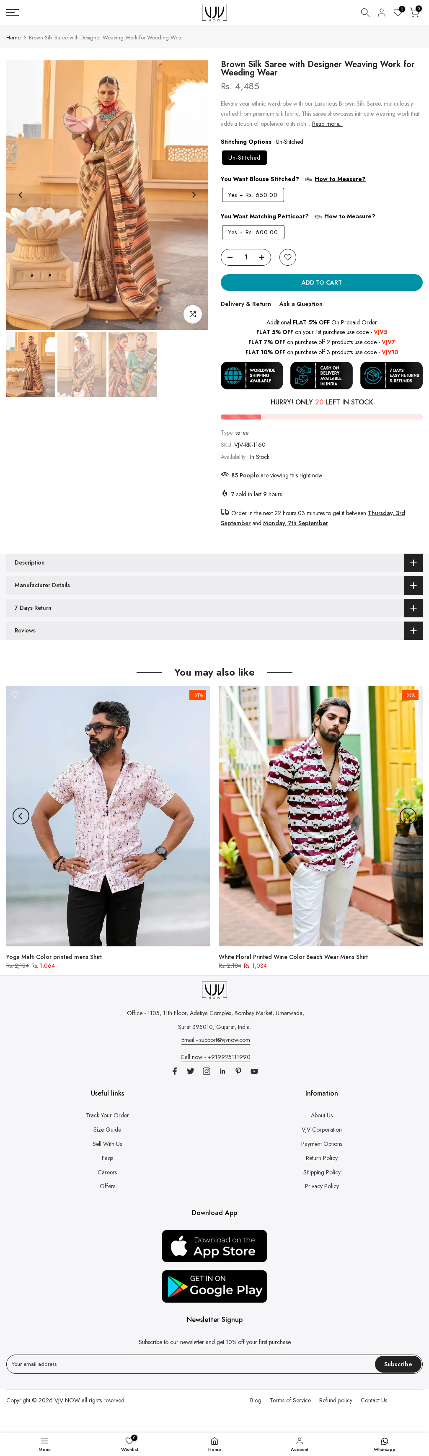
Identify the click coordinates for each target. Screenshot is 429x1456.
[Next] (193, 195)
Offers (107, 1186)
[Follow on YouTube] (254, 1071)
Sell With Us (107, 1144)
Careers (107, 1172)
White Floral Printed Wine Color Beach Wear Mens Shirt (293, 957)
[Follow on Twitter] (190, 1071)
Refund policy (335, 1400)
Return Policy (322, 1158)
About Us (322, 1115)
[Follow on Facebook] (174, 1071)
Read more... (327, 123)
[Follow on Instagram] (206, 1071)
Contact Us (374, 1400)
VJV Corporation (322, 1129)
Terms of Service (290, 1400)
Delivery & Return (246, 304)
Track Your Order (107, 1115)
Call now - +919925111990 (216, 1057)
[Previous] (21, 195)
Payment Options (321, 1144)
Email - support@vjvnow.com (215, 1040)
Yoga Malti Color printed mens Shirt (54, 957)
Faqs (107, 1158)
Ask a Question (301, 304)
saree (241, 432)
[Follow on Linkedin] (222, 1071)
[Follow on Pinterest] (238, 1071)
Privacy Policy (322, 1186)
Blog (255, 1400)
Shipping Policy (322, 1172)
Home (13, 37)
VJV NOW (67, 1400)
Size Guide (107, 1129)
